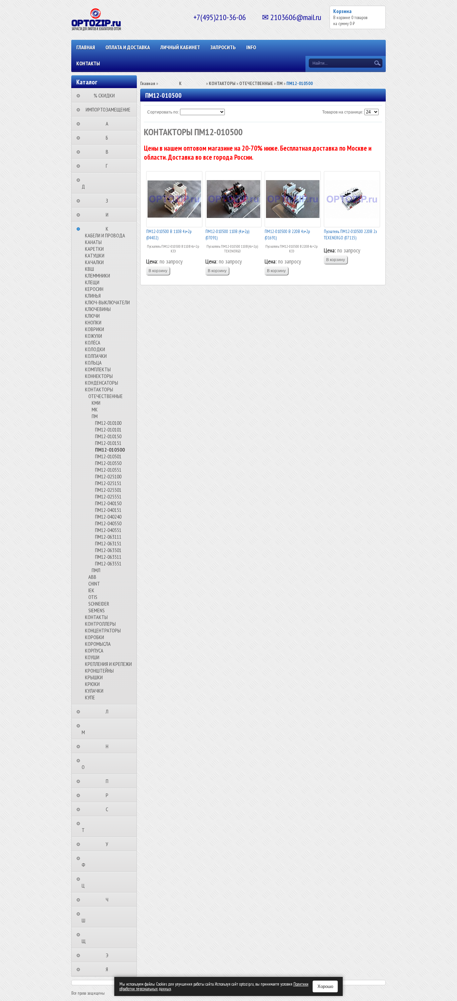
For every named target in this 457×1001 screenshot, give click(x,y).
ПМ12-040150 (108, 503)
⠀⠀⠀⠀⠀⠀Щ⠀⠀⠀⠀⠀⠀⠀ (98, 937)
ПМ (95, 416)
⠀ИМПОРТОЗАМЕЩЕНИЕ (106, 109)
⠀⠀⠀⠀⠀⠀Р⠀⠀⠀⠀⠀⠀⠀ (109, 795)
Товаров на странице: (342, 112)
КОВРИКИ (94, 329)
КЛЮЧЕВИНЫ (98, 309)
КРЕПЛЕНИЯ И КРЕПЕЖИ (108, 664)
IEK (91, 590)
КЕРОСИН (94, 289)
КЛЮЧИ (92, 315)
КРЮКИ (92, 684)
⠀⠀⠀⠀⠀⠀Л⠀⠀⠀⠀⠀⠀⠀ (109, 711)
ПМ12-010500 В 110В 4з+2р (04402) (168, 235)
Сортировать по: (163, 112)
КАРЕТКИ (94, 248)
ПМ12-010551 (108, 469)
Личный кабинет (180, 47)
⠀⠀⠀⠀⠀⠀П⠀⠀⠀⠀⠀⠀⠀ (109, 781)
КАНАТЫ (93, 242)
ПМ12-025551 (108, 496)
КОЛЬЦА (93, 362)
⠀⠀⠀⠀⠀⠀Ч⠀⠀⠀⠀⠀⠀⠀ (109, 899)
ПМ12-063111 (108, 536)
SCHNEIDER (98, 603)
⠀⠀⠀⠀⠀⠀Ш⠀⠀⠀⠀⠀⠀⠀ (97, 917)
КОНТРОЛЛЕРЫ (100, 623)
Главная (85, 47)
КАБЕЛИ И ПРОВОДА (105, 235)
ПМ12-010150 (108, 436)
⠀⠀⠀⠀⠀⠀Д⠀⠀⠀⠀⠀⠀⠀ (97, 183)
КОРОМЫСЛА (98, 643)
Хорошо (325, 986)
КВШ (89, 268)
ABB (92, 576)
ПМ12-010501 (108, 456)
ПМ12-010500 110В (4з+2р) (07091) (227, 235)
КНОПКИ (93, 322)
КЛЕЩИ (92, 282)
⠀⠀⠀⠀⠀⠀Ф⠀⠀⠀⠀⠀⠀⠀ (97, 861)
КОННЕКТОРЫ (99, 376)
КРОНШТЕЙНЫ (99, 670)
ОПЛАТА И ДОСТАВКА (127, 47)
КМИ (96, 402)
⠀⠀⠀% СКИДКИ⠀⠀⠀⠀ (106, 95)
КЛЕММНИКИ (97, 275)
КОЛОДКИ (95, 349)
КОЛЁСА (92, 342)
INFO (251, 47)
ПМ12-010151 (108, 443)
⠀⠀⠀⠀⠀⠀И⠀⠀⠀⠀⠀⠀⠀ (109, 214)
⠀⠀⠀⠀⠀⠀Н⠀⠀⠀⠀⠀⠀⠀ (109, 746)
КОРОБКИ (94, 637)
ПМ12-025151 (108, 483)
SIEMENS (96, 610)
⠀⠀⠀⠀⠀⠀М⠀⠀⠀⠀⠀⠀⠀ (97, 729)
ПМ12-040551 (108, 530)
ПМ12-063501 (108, 550)
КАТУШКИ (94, 255)
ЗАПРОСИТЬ (223, 47)
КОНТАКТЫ (88, 63)
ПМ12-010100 (108, 422)
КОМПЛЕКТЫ (98, 369)
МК (95, 409)
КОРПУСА (94, 650)
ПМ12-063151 (108, 543)
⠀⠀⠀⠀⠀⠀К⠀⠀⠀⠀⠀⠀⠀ (109, 228)
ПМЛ (96, 570)
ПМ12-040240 (108, 516)
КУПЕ (90, 697)
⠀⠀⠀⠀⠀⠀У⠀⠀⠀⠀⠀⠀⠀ (109, 844)
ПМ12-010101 (108, 429)
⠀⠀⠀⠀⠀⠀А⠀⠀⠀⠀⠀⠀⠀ (109, 123)
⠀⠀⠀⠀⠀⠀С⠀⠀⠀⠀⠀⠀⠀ (109, 809)
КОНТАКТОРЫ (99, 389)
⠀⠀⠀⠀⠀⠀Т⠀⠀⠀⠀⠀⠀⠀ (97, 826)
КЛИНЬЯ (93, 295)
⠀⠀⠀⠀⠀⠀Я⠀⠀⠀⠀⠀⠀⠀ (109, 969)
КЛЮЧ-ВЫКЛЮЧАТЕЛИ (107, 302)
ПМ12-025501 (108, 489)
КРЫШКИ (94, 677)
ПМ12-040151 (108, 510)
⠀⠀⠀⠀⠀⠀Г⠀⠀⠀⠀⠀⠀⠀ (109, 165)
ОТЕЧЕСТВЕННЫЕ (105, 396)
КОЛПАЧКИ (96, 356)
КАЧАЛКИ (94, 262)
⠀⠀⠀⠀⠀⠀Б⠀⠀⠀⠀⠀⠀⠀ (109, 137)
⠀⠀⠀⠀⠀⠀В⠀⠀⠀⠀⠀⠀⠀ (109, 151)
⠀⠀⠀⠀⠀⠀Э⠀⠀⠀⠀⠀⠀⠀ (109, 955)
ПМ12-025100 (108, 476)
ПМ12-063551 (108, 563)
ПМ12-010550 (108, 463)
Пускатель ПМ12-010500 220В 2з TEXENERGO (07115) (350, 235)
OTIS (92, 597)
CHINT (94, 583)
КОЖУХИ (93, 335)
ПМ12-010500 (110, 449)
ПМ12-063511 (108, 556)
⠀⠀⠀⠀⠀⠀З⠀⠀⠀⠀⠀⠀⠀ (109, 200)
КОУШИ (92, 657)
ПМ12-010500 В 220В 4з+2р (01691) (287, 235)
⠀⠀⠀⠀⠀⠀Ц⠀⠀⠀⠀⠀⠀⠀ (97, 882)
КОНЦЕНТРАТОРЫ (103, 630)
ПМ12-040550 (108, 523)
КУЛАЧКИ (94, 690)
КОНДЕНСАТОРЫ (101, 382)
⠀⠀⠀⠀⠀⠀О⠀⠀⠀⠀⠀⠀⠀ (97, 763)
